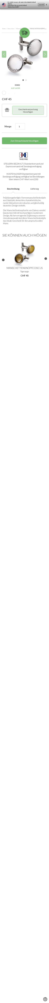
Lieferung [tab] (34, 188)
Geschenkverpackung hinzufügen (28, 110)
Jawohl (41, 5)
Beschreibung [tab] (13, 188)
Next (45, 258)
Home (4, 28)
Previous (3, 260)
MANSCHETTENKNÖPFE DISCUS (25, 267)
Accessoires (11, 28)
